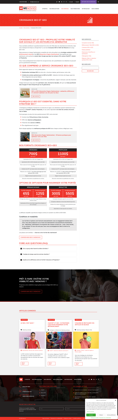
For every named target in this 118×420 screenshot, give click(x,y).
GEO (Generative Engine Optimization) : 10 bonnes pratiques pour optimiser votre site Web (51, 135)
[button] (115, 400)
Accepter (91, 415)
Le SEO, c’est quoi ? (27, 323)
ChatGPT (51, 350)
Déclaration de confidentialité (105, 417)
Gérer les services (90, 411)
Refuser (101, 415)
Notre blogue (86, 8)
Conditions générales (77, 418)
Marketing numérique (27, 329)
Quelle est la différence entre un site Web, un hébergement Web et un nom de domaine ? (86, 393)
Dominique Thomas (80, 350)
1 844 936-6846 (23, 2)
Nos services (65, 8)
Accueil (71, 2)
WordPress (43, 395)
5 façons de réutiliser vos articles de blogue (84, 324)
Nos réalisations (54, 8)
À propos (44, 8)
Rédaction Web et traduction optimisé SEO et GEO (89, 59)
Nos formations (75, 8)
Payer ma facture (45, 418)
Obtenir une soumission (88, 2)
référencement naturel (26, 54)
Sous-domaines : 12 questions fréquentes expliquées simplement (85, 397)
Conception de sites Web (88, 43)
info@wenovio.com (34, 2)
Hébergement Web (86, 56)
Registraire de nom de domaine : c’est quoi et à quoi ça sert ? (87, 390)
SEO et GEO (43, 392)
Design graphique (86, 49)
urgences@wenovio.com (28, 396)
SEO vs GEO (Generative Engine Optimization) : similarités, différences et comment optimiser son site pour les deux (52, 92)
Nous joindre (95, 8)
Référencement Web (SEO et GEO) (90, 45)
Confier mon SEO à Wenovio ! (31, 237)
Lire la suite (23, 363)
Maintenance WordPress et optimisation (88, 52)
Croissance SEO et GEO (87, 47)
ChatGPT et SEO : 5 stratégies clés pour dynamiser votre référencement (58, 324)
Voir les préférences (111, 415)
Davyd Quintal (25, 350)
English (77, 2)
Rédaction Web (89, 329)
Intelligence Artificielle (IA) (55, 330)
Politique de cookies (95, 417)
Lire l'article (35, 96)
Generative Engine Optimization (49, 54)
